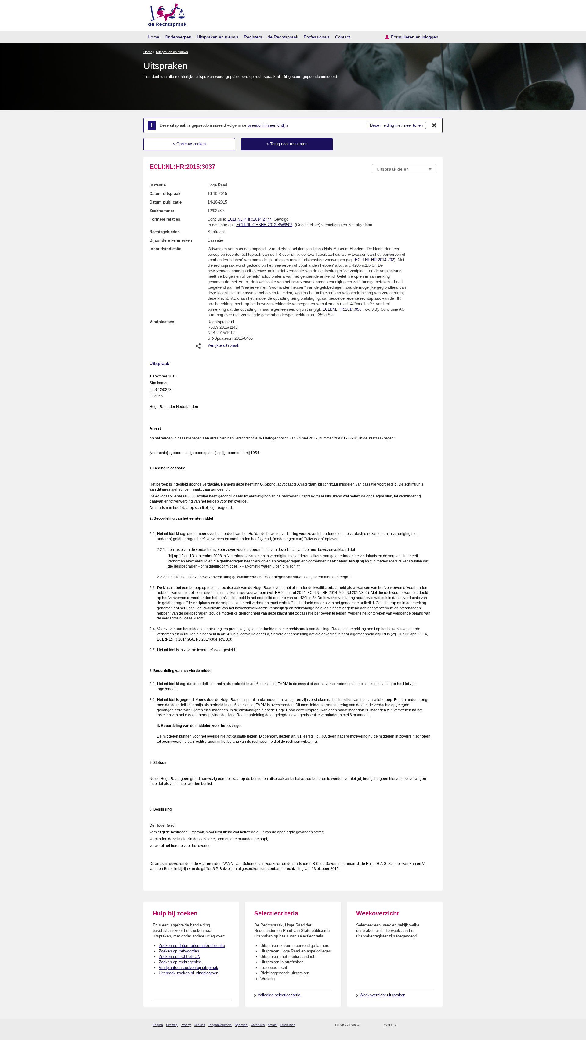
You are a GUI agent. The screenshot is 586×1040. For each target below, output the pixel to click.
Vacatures (258, 1025)
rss (365, 1025)
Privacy (186, 1025)
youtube (433, 1025)
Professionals (317, 36)
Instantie (158, 185)
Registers (253, 36)
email (373, 1025)
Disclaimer (287, 1025)
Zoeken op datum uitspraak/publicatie (192, 945)
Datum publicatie (166, 202)
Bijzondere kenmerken (171, 240)
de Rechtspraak (283, 36)
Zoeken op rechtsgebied (180, 962)
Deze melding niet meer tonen (396, 125)
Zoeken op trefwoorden (179, 951)
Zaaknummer (162, 210)
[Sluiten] (434, 125)
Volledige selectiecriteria (279, 995)
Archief (272, 1025)
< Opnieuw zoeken (189, 144)
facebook (409, 1025)
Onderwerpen (178, 36)
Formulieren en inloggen (414, 36)
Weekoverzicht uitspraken (382, 995)
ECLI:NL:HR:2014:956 (341, 309)
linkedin (425, 1025)
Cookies (199, 1025)
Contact (342, 36)
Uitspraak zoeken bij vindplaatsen (188, 973)
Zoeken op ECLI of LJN (179, 956)
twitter (401, 1025)
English (158, 1025)
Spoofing (241, 1025)
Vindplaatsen (162, 322)
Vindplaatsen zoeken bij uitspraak (188, 967)
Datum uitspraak (165, 193)
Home (153, 36)
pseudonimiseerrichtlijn (268, 125)
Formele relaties (165, 219)
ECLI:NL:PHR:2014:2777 (249, 219)
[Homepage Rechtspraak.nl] (165, 14)
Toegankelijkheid (220, 1025)
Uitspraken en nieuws (217, 36)
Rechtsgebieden (165, 231)
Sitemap (172, 1025)
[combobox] (404, 168)
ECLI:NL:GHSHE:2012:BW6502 (264, 224)
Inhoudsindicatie (165, 249)
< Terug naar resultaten (286, 144)
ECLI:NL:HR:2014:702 (374, 260)
